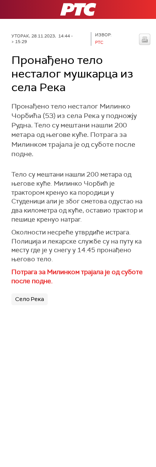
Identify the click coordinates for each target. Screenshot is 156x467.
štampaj (144, 39)
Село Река (29, 299)
